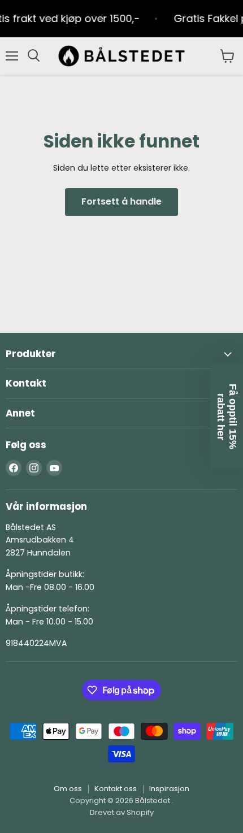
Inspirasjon (169, 788)
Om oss (68, 788)
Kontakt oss (115, 788)
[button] (226, 416)
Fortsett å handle (121, 201)
